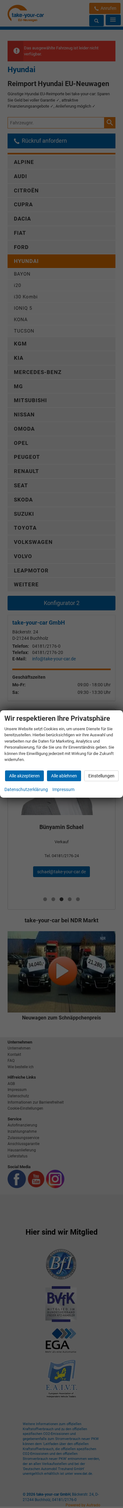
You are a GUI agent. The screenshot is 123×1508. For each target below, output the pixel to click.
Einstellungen (101, 775)
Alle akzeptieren (24, 775)
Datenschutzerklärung (26, 789)
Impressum (63, 789)
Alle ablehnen (64, 775)
